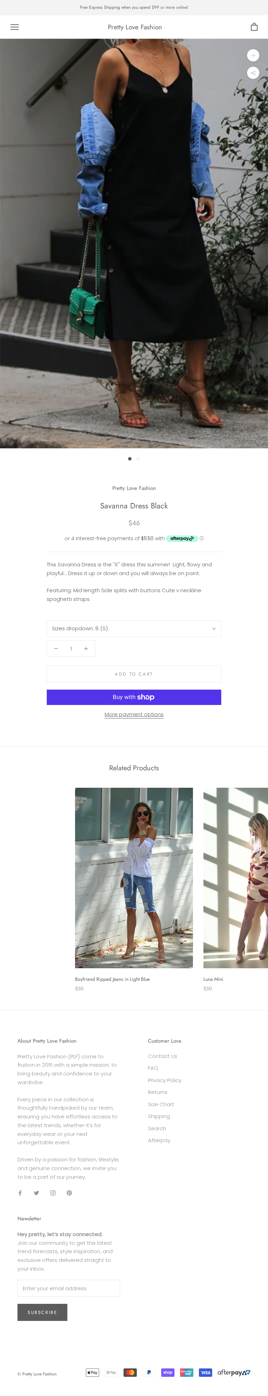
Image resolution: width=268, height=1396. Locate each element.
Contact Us (162, 1056)
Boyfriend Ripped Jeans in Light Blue (112, 979)
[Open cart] (254, 27)
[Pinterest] (69, 1192)
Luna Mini (213, 979)
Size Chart (161, 1104)
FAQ (153, 1068)
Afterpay (159, 1140)
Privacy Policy (164, 1080)
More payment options (134, 714)
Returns (158, 1092)
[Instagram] (52, 1192)
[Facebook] (20, 1192)
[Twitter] (36, 1192)
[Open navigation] (14, 27)
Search (157, 1128)
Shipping (159, 1116)
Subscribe (42, 1312)
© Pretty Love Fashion (37, 1374)
